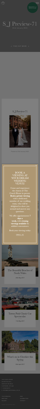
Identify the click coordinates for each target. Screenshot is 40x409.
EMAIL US (20, 234)
